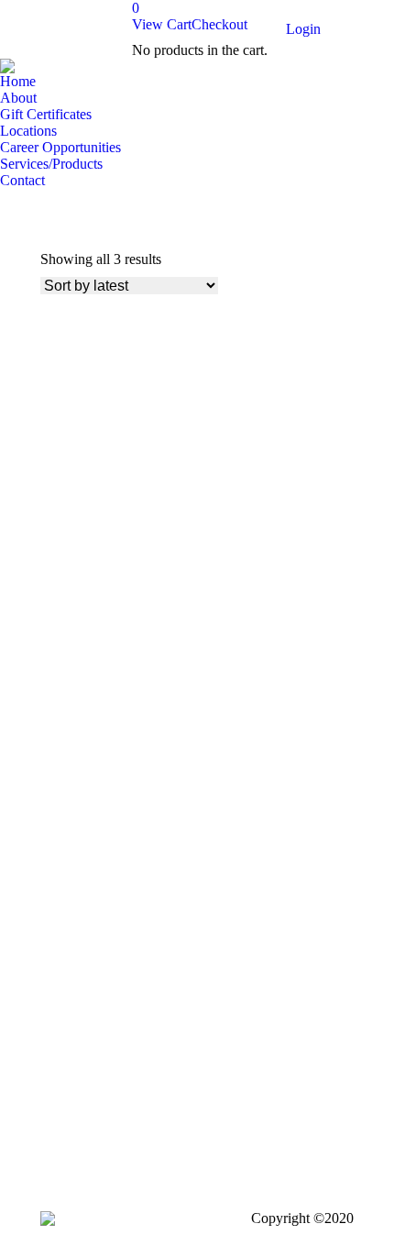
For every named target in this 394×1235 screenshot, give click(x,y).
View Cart (162, 24)
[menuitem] (18, 81)
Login (303, 29)
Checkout (219, 24)
